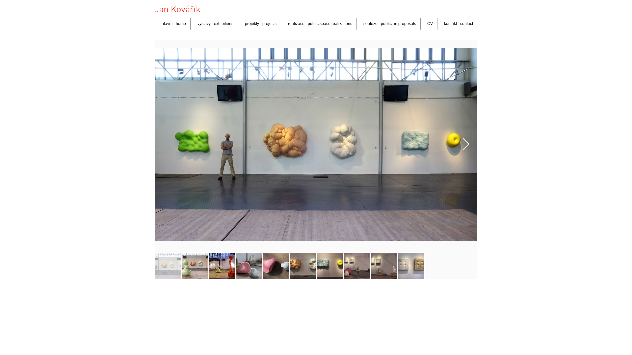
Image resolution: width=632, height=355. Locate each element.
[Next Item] (466, 144)
